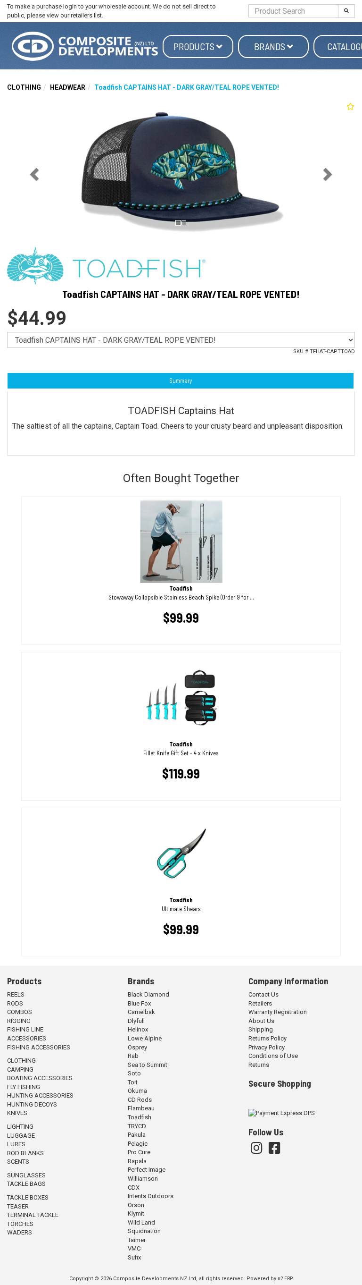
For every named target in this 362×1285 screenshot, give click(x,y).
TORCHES (20, 1223)
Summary (180, 380)
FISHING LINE (25, 1029)
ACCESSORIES (26, 1038)
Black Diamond (148, 994)
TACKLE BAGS (26, 1183)
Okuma (137, 1090)
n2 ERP (285, 1278)
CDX (134, 1187)
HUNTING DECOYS (32, 1104)
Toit (133, 1082)
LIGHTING (20, 1126)
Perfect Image (146, 1169)
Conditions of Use (273, 1055)
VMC (134, 1248)
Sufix (134, 1257)
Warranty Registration (277, 1011)
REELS (16, 994)
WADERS (19, 1232)
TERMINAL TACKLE (32, 1214)
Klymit (136, 1213)
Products (194, 46)
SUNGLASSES (26, 1175)
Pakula (137, 1134)
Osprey (137, 1047)
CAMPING (20, 1069)
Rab (133, 1055)
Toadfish (139, 1117)
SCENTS (18, 1161)
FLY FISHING (23, 1087)
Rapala (137, 1161)
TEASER (18, 1206)
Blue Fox (139, 1003)
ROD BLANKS (25, 1153)
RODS (15, 1003)
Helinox (138, 1029)
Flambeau (141, 1108)
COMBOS (19, 1011)
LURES (16, 1144)
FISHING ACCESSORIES (38, 1047)
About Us (261, 1020)
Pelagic (138, 1143)
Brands (270, 46)
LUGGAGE (21, 1135)
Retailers (260, 1003)
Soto (134, 1073)
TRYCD (137, 1126)
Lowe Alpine (145, 1038)
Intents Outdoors (150, 1196)
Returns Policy (267, 1038)
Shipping (260, 1029)
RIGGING (19, 1020)
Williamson (143, 1178)
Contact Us (263, 994)
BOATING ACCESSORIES (40, 1078)
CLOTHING (24, 87)
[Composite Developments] (85, 46)
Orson (136, 1205)
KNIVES (17, 1112)
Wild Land (141, 1222)
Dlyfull (136, 1020)
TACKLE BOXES (28, 1197)
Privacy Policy (266, 1047)
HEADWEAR (67, 87)
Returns (258, 1064)
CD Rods (140, 1099)
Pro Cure (139, 1152)
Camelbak (141, 1011)
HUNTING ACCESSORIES (40, 1095)
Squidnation (144, 1230)
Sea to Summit (147, 1064)
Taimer (137, 1239)
